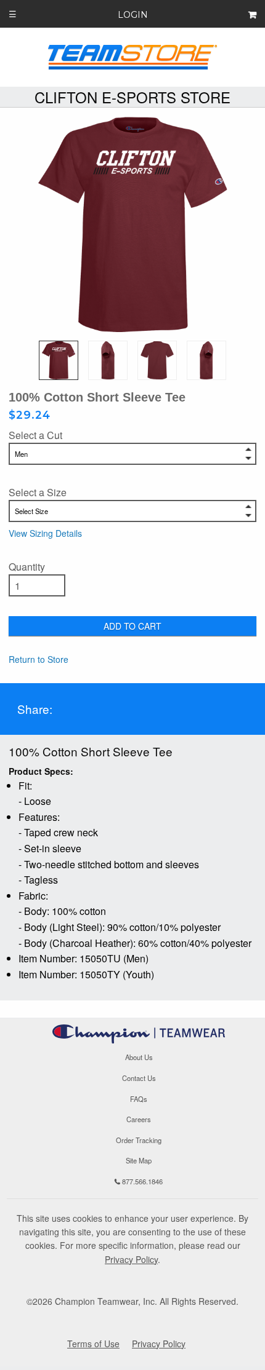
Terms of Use (93, 1343)
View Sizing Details (45, 533)
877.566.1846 (141, 1181)
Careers (138, 1119)
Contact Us (139, 1078)
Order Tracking (138, 1140)
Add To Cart (132, 626)
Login (133, 14)
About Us (139, 1058)
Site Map (139, 1160)
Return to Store (38, 659)
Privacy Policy (131, 1259)
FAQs (138, 1099)
